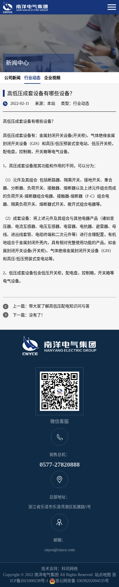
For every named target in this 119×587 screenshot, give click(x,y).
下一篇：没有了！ (29, 315)
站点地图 (103, 575)
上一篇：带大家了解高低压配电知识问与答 (51, 306)
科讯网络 (70, 568)
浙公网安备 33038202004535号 (82, 581)
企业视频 (52, 78)
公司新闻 (12, 78)
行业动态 (32, 78)
